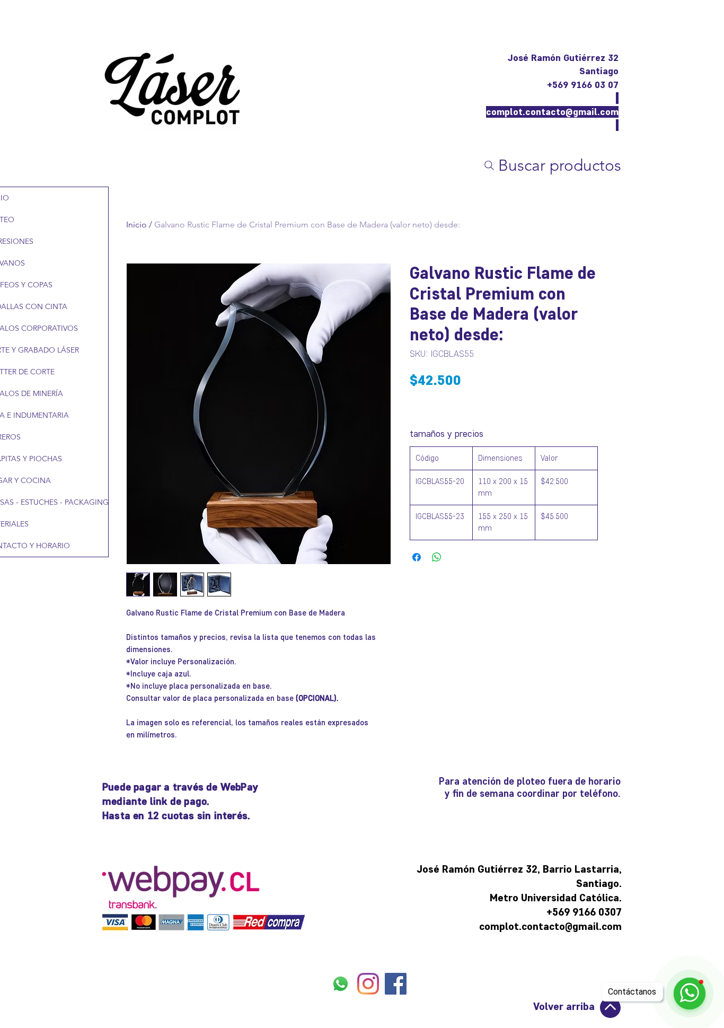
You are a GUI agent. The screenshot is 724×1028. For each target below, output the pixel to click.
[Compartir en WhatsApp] (436, 557)
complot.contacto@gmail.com (552, 112)
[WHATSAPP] (340, 984)
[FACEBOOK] (396, 984)
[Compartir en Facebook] (416, 557)
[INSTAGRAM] (368, 984)
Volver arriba (564, 1006)
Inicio (136, 224)
